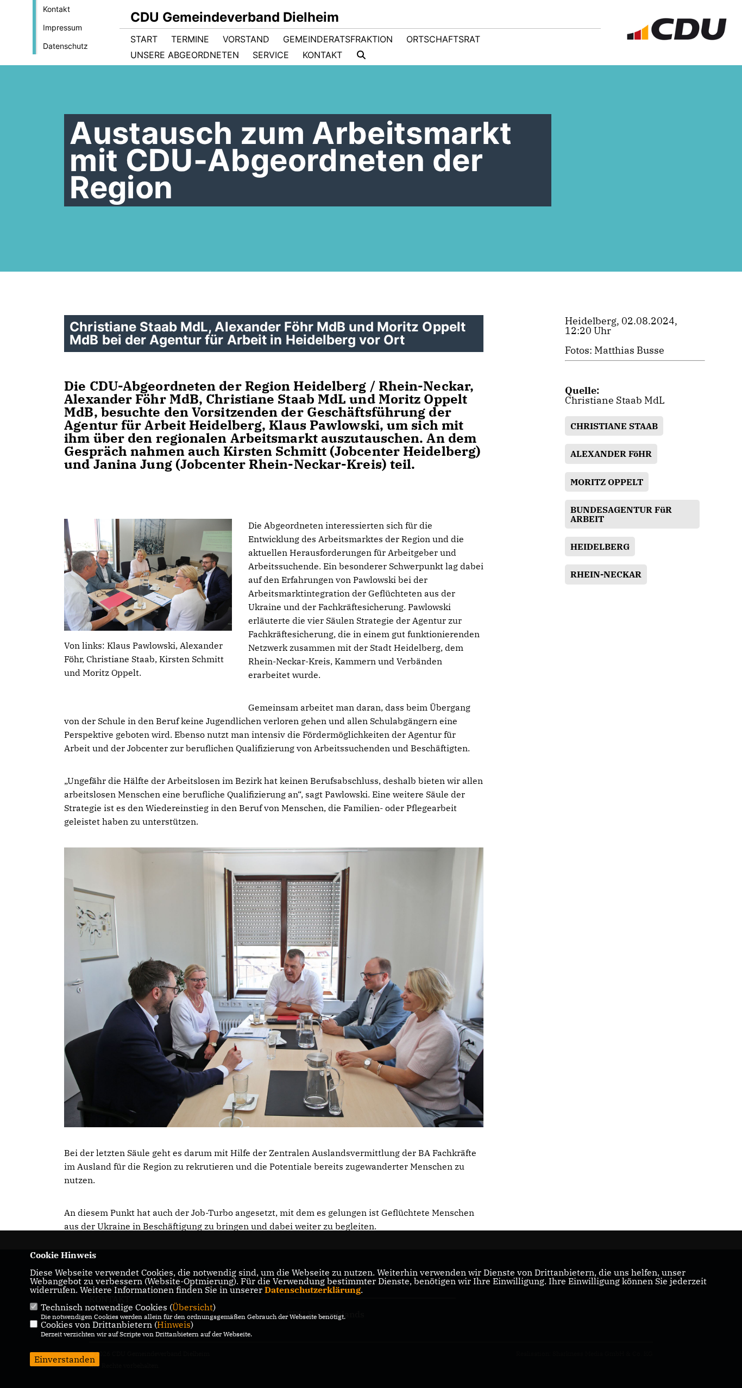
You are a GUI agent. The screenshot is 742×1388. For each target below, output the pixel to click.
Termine (190, 39)
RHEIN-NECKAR (606, 574)
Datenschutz (65, 46)
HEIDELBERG (600, 546)
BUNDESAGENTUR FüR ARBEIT (621, 514)
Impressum (62, 27)
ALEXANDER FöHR (611, 454)
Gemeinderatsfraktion (338, 39)
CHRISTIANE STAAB (614, 426)
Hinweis (174, 1324)
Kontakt (56, 9)
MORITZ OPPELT (606, 482)
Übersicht (192, 1307)
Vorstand (246, 39)
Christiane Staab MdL (615, 400)
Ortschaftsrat (443, 39)
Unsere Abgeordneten (184, 55)
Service (271, 55)
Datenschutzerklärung (313, 1289)
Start (144, 39)
